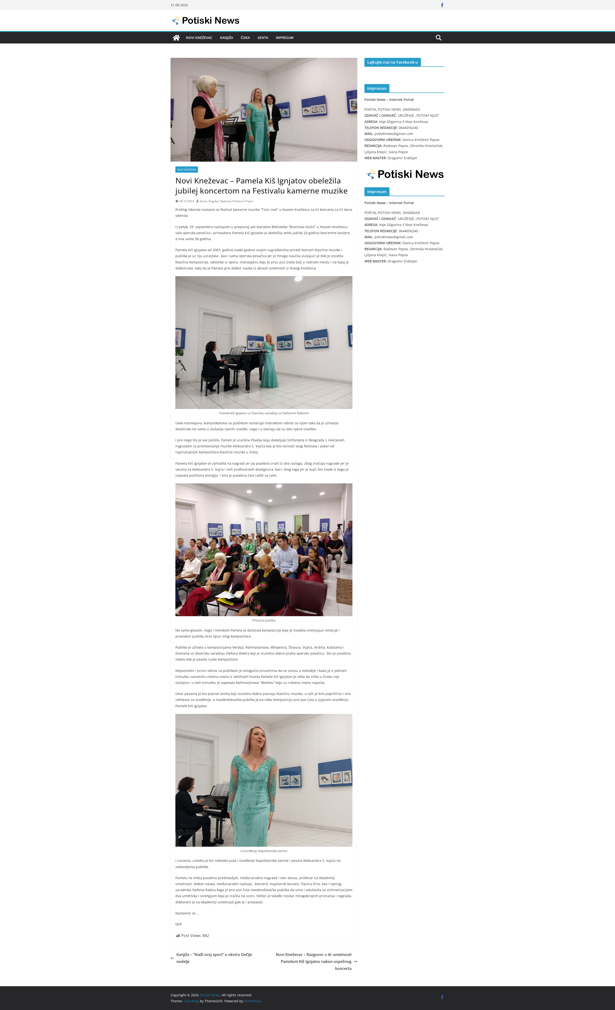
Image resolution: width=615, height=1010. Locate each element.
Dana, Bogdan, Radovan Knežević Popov (226, 201)
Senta (263, 37)
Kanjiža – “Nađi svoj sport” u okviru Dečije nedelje (214, 958)
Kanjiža (226, 37)
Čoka (245, 37)
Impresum (285, 37)
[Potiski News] (176, 37)
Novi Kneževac (199, 37)
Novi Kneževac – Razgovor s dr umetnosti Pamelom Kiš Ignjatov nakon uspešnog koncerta (313, 961)
